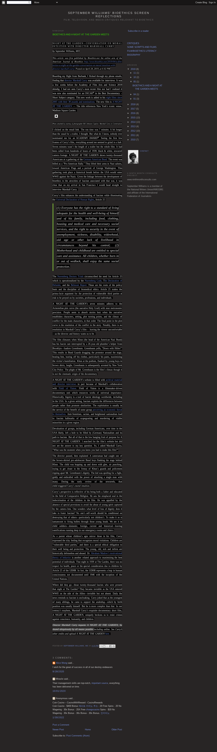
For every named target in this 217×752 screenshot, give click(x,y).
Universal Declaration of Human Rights (75, 199)
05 (134, 81)
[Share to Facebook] (110, 646)
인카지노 (105, 713)
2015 (133, 117)
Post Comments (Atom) (78, 735)
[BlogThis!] (104, 646)
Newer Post (58, 729)
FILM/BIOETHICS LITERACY (141, 51)
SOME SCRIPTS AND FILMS (141, 47)
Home (88, 729)
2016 (133, 113)
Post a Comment (61, 725)
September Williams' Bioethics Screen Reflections (109, 14)
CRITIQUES (133, 43)
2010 (133, 139)
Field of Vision (67, 388)
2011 (133, 135)
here (107, 633)
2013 (133, 126)
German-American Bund (95, 159)
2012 (133, 131)
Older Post (117, 729)
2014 (133, 122)
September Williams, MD (76, 646)
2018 (133, 104)
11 (134, 73)
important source (100, 683)
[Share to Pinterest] (113, 646)
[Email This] (101, 646)
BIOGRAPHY (133, 55)
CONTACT (144, 151)
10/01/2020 (59, 691)
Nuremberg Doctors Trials (70, 276)
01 (134, 98)
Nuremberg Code (93, 280)
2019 (133, 69)
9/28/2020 (58, 671)
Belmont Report (79, 285)
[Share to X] (107, 646)
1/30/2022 (58, 717)
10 (134, 77)
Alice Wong (61, 663)
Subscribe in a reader (138, 31)
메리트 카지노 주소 (88, 706)
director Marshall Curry (75, 80)
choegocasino (93, 709)
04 (134, 94)
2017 (133, 109)
